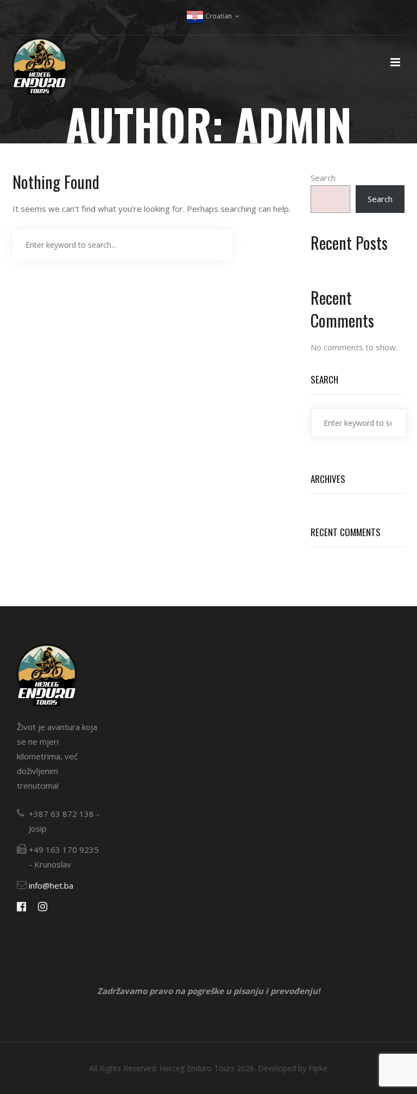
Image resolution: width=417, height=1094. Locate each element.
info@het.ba (51, 885)
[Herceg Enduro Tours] (39, 72)
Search (323, 177)
